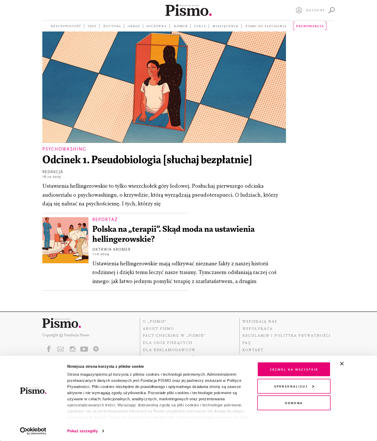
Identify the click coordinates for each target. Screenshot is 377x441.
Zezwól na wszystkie (294, 369)
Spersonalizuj (291, 386)
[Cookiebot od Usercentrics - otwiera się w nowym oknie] (33, 431)
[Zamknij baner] (355, 363)
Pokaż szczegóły (82, 431)
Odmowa (294, 403)
